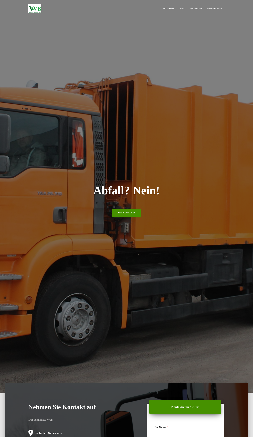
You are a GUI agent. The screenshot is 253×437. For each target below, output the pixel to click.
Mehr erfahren (126, 213)
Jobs (182, 8)
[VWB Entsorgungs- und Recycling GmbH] (35, 8)
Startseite (168, 8)
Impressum (196, 8)
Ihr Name (161, 427)
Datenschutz (214, 8)
